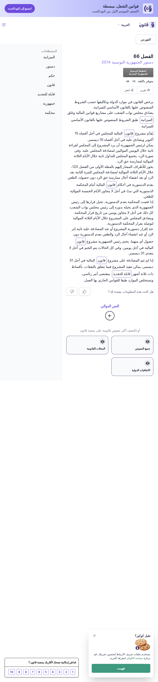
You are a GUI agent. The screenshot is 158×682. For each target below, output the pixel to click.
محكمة (50, 113)
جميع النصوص (142, 348)
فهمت (121, 668)
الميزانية (146, 119)
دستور (50, 66)
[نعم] (84, 292)
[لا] (71, 292)
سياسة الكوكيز (134, 658)
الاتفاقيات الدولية (141, 370)
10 (11, 672)
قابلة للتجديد (121, 273)
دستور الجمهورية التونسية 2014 (127, 62)
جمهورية (49, 103)
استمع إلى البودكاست (20, 8)
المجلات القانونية (96, 348)
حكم (52, 76)
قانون (129, 132)
